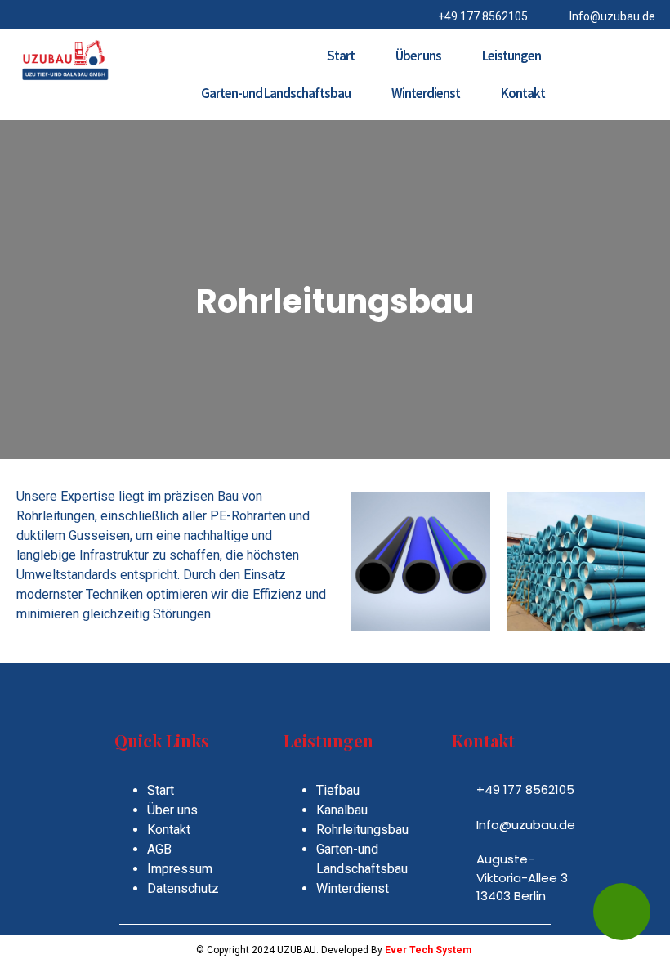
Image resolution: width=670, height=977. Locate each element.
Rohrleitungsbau (362, 829)
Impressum (179, 869)
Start (341, 56)
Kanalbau (342, 810)
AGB (159, 849)
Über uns (418, 56)
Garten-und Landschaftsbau (276, 93)
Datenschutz (183, 888)
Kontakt (523, 93)
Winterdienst (425, 93)
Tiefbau (338, 790)
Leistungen (511, 56)
